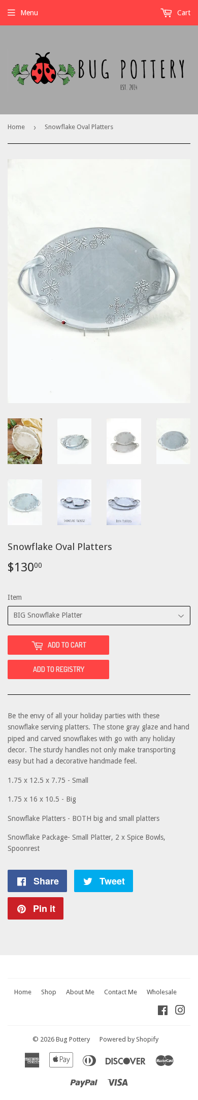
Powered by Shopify (129, 1039)
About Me (80, 992)
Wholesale (162, 992)
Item (15, 597)
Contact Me (120, 992)
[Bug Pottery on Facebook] (162, 1011)
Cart (182, 13)
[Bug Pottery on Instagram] (180, 1011)
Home (16, 127)
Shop (48, 992)
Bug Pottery (73, 1039)
